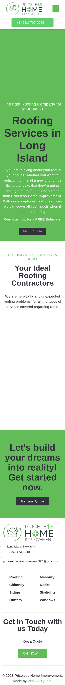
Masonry (47, 577)
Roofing (16, 577)
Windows (47, 600)
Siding (14, 592)
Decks (45, 585)
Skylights (48, 592)
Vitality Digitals (39, 681)
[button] (55, 8)
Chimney (16, 585)
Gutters (15, 600)
